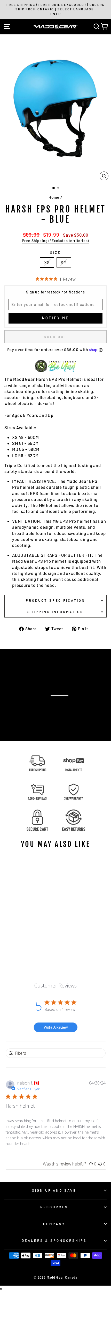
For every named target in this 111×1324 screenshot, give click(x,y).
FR (58, 13)
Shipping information (55, 612)
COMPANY (54, 1224)
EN (52, 13)
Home (54, 197)
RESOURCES (54, 1207)
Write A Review (56, 1027)
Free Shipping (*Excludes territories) (55, 240)
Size (55, 252)
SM (64, 262)
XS (47, 262)
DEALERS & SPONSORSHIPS (54, 1240)
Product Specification (55, 600)
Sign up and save (54, 1190)
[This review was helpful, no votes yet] (91, 1164)
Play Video (58, 704)
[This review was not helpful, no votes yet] (100, 1164)
